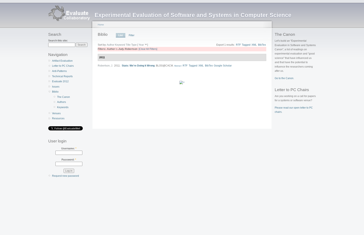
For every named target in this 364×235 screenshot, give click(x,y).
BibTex (262, 44)
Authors (61, 102)
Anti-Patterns (59, 71)
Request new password (65, 175)
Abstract (178, 66)
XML (254, 44)
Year (141, 44)
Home (101, 24)
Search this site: (58, 40)
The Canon (63, 97)
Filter (131, 35)
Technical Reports (62, 76)
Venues (56, 113)
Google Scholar (223, 65)
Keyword (120, 44)
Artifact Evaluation (62, 60)
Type (134, 44)
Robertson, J (105, 65)
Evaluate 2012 (60, 81)
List (120, 35)
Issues (55, 86)
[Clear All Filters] (148, 49)
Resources (58, 118)
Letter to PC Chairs (63, 65)
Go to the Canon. (284, 78)
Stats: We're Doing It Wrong (138, 65)
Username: (68, 148)
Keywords (62, 107)
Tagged (246, 44)
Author (110, 44)
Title (128, 44)
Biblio (55, 91)
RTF (238, 44)
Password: (69, 159)
